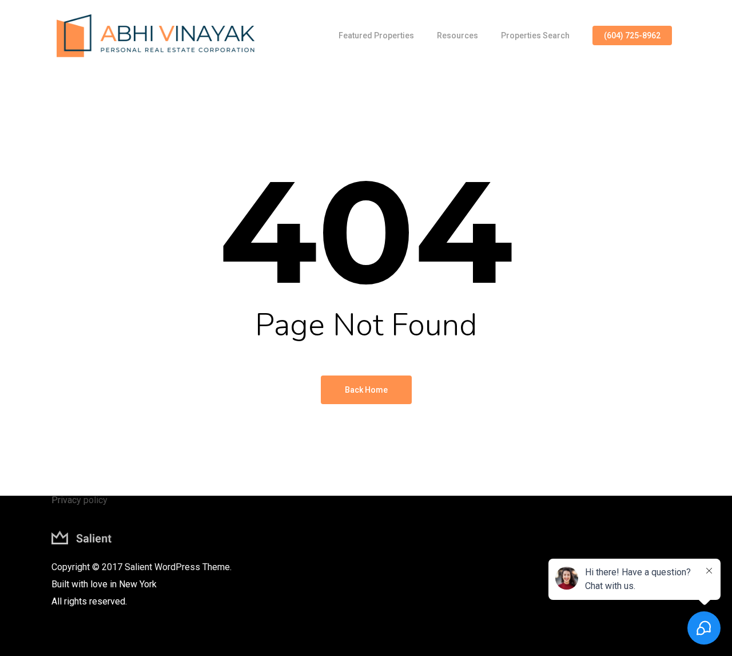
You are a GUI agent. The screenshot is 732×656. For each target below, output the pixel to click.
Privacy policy (79, 500)
